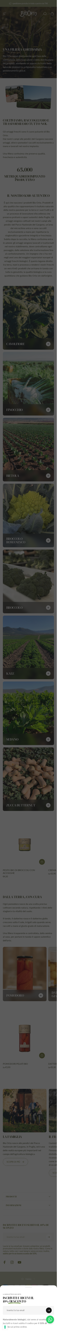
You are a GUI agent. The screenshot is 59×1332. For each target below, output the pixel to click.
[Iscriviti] (49, 1310)
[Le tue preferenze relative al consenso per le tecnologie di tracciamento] (5, 1327)
